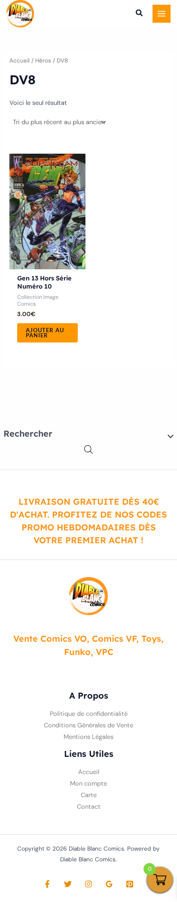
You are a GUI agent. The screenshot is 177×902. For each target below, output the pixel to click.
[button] (139, 14)
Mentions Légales (88, 737)
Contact (89, 807)
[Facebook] (47, 884)
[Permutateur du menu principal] (162, 14)
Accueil (19, 60)
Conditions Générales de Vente (88, 725)
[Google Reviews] (109, 884)
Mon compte (88, 784)
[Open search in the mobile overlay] (88, 449)
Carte (89, 795)
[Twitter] (68, 884)
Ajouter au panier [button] (45, 333)
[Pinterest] (130, 884)
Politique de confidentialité (89, 714)
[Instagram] (88, 884)
